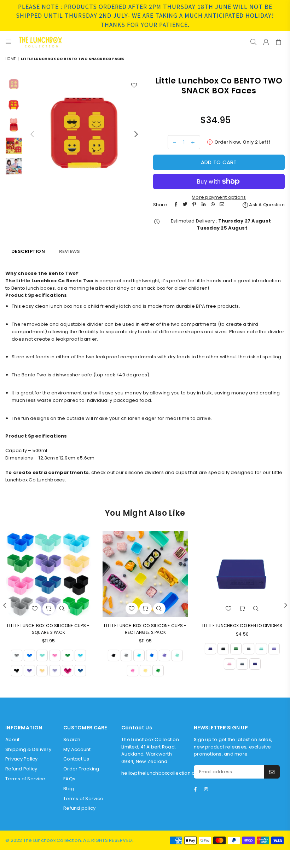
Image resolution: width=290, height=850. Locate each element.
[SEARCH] (253, 41)
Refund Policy (21, 768)
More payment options (219, 197)
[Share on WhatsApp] (212, 205)
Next (136, 134)
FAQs (69, 778)
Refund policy (79, 808)
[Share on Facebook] (175, 205)
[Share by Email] (221, 205)
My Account (77, 749)
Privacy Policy (21, 759)
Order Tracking (81, 768)
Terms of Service (25, 778)
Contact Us (76, 759)
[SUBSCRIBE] (272, 772)
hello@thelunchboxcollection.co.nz (163, 773)
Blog (68, 788)
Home (10, 59)
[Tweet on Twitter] (185, 205)
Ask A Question (266, 204)
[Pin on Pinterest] (194, 205)
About (12, 739)
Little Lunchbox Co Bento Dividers (242, 626)
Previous (32, 134)
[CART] (278, 41)
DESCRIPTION (28, 251)
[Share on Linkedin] (203, 205)
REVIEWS (69, 251)
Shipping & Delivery (28, 749)
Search (72, 739)
